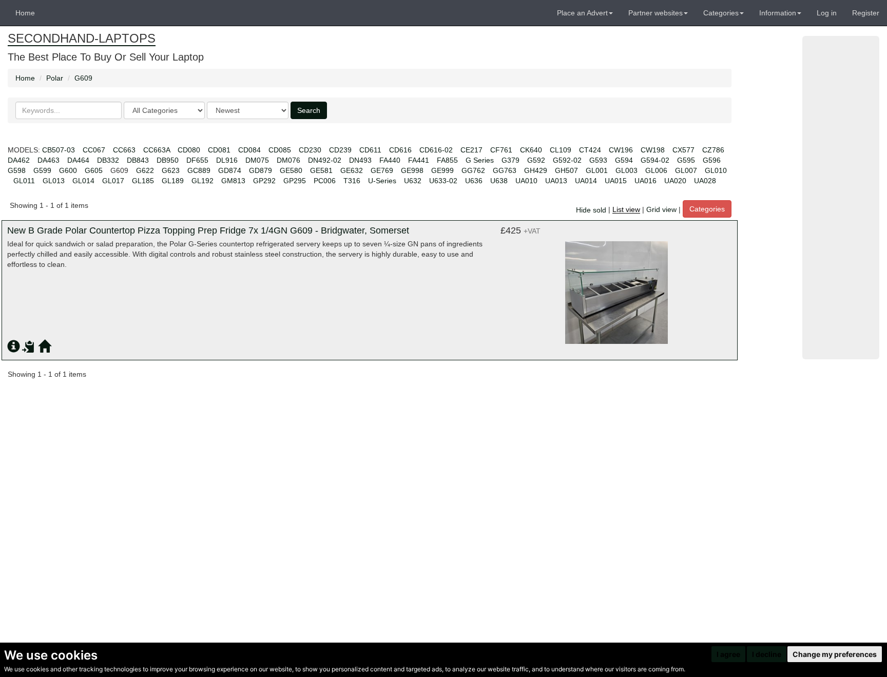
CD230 (310, 150)
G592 (536, 160)
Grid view (661, 210)
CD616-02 (436, 150)
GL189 (173, 181)
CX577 (683, 150)
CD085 (279, 150)
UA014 (586, 181)
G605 (94, 170)
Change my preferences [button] (835, 654)
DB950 (168, 160)
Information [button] (777, 13)
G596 (712, 160)
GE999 (442, 170)
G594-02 (655, 160)
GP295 (294, 181)
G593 (598, 160)
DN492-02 (324, 160)
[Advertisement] (840, 198)
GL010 (716, 170)
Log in (827, 13)
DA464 (78, 160)
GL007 (686, 170)
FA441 (418, 160)
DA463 (48, 160)
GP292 (264, 181)
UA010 (526, 181)
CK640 (531, 150)
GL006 (656, 170)
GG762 (473, 170)
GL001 (597, 170)
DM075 (257, 160)
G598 (17, 170)
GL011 (24, 181)
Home (25, 13)
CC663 (124, 150)
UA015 (616, 181)
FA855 (447, 160)
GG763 (504, 170)
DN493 (360, 160)
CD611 (370, 150)
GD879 (260, 170)
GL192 (202, 181)
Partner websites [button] (655, 13)
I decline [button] (766, 654)
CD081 (219, 150)
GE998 (412, 170)
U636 (474, 181)
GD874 (229, 170)
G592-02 (567, 160)
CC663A (156, 150)
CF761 (501, 150)
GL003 (626, 170)
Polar (54, 78)
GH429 (535, 170)
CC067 (94, 150)
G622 (145, 170)
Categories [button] (721, 13)
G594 (624, 160)
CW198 (653, 150)
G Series (480, 160)
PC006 (325, 181)
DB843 (138, 160)
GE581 (321, 170)
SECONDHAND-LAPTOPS (82, 38)
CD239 (340, 150)
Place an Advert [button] (582, 13)
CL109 (560, 150)
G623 (171, 170)
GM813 (233, 181)
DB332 (108, 160)
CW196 (621, 150)
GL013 (54, 181)
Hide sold (591, 210)
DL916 (227, 160)
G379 (510, 160)
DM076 (288, 160)
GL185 (143, 181)
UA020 (675, 181)
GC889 (198, 170)
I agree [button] (728, 654)
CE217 (471, 150)
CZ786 (713, 150)
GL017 (113, 181)
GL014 (83, 181)
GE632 (351, 170)
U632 (412, 181)
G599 (42, 170)
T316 (351, 181)
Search (308, 110)
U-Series (382, 181)
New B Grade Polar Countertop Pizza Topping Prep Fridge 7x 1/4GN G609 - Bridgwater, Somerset (208, 230)
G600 (68, 170)
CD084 (249, 150)
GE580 (291, 170)
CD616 (400, 150)
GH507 (566, 170)
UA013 (556, 181)
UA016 (645, 181)
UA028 (705, 181)
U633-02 (443, 181)
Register (865, 13)
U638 (499, 181)
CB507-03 (58, 150)
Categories (707, 209)
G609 (83, 78)
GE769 (382, 170)
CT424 (590, 150)
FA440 (389, 160)
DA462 (19, 160)
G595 (686, 160)
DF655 (197, 160)
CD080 (189, 150)
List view (626, 210)
